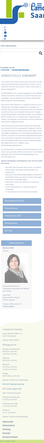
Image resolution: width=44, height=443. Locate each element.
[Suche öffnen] (33, 5)
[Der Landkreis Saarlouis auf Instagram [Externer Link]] (5, 30)
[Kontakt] (5, 36)
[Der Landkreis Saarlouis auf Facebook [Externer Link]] (5, 28)
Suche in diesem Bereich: (8, 46)
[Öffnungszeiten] (5, 33)
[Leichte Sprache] (5, 39)
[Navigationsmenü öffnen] (39, 5)
